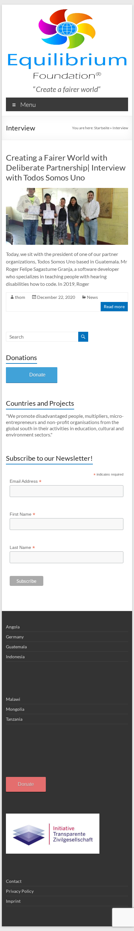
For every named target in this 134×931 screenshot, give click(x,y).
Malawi (13, 699)
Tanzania (14, 719)
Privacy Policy (20, 891)
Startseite (101, 128)
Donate (37, 374)
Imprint (13, 901)
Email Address (25, 481)
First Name (22, 514)
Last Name (22, 547)
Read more (114, 306)
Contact (14, 881)
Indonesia (15, 656)
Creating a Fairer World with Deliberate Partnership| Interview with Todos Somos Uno (66, 167)
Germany (15, 636)
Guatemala (16, 646)
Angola (13, 626)
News (92, 297)
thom (20, 297)
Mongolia (15, 709)
